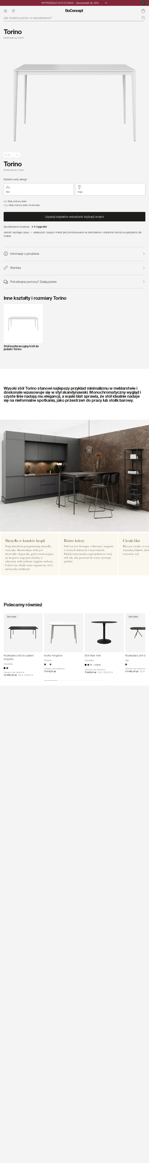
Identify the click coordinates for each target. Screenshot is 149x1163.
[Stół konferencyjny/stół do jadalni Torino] (23, 323)
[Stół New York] (104, 632)
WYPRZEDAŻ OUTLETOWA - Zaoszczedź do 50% (70, 2)
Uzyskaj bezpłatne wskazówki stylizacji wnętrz (74, 216)
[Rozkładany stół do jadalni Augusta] (23, 632)
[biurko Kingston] (63, 632)
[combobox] (74, 18)
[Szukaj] (144, 18)
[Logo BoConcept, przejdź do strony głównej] (74, 11)
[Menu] (5, 11)
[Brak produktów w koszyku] (143, 11)
